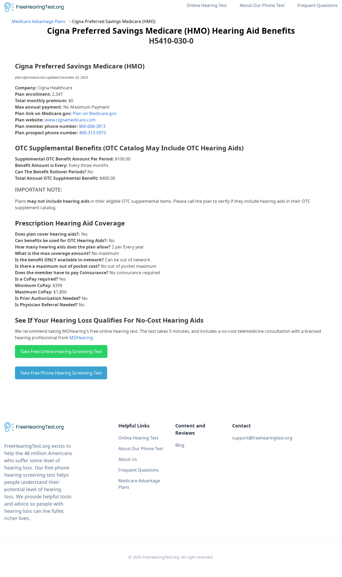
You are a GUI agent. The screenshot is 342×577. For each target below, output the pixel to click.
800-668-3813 (92, 126)
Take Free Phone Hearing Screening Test (61, 373)
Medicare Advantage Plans (38, 21)
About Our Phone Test (262, 5)
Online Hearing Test (207, 5)
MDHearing (81, 338)
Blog (179, 445)
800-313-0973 (92, 133)
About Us (127, 459)
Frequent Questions (317, 5)
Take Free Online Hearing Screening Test (61, 351)
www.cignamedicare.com (70, 120)
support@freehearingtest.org (262, 438)
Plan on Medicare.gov (94, 113)
